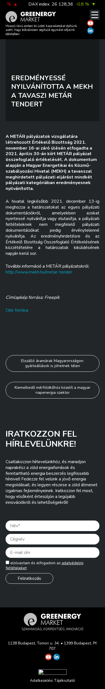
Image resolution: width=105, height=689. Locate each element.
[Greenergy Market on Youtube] (90, 23)
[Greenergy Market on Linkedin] (90, 30)
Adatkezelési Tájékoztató (52, 680)
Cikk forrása (17, 310)
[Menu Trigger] (95, 15)
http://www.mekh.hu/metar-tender (39, 272)
